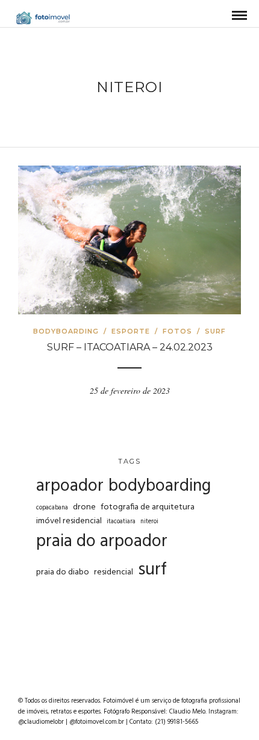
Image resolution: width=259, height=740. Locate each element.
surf (152, 570)
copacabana (52, 508)
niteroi (149, 522)
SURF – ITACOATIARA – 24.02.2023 (130, 347)
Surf (215, 331)
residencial (113, 572)
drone (84, 507)
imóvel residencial (69, 521)
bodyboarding (159, 486)
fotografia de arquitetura (148, 507)
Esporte (130, 331)
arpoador (70, 486)
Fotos (177, 331)
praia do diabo (62, 572)
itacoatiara (121, 522)
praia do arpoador (101, 542)
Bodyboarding (66, 331)
